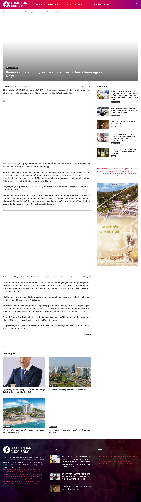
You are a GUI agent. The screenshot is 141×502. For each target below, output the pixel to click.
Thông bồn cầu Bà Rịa (104, 456)
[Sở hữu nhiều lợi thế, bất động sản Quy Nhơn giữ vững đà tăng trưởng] (24, 413)
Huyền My (8, 87)
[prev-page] (98, 160)
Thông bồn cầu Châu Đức (106, 463)
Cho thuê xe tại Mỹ (111, 171)
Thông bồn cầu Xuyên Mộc (106, 466)
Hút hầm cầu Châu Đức (126, 461)
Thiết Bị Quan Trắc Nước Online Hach (29, 472)
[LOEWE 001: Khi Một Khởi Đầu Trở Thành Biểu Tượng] (103, 124)
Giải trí (113, 126)
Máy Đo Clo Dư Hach (16, 483)
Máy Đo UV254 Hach (24, 469)
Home (4, 12)
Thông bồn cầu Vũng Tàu (114, 459)
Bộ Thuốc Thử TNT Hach (26, 474)
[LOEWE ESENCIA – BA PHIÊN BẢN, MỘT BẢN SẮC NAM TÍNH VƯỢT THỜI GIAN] (103, 152)
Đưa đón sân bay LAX (104, 169)
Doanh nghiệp (115, 102)
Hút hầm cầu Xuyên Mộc (124, 463)
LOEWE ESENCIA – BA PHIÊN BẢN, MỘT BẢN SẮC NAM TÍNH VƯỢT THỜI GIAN (124, 152)
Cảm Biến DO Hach (9, 474)
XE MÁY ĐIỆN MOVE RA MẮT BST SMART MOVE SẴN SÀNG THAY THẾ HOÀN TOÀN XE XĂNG (124, 111)
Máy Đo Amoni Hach (33, 476)
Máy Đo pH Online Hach (31, 479)
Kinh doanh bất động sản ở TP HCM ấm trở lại (68, 390)
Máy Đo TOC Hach (9, 469)
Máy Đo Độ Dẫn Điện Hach (12, 479)
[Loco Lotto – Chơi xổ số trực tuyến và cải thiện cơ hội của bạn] (70, 413)
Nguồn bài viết (8, 346)
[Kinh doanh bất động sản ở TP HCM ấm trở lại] (70, 372)
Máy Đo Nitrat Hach (18, 476)
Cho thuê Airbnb (104, 173)
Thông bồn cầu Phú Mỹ (108, 461)
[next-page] (101, 160)
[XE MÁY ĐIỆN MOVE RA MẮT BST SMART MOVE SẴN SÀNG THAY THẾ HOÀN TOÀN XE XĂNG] (103, 111)
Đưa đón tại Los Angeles (121, 169)
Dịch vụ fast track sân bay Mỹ (128, 171)
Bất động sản (12, 12)
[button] (136, 4)
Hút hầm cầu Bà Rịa (121, 456)
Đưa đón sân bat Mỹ (116, 173)
